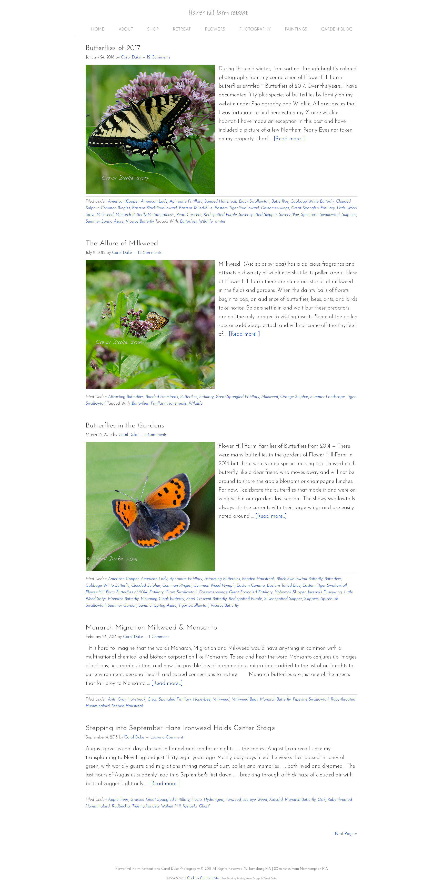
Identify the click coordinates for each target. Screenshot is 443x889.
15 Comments (150, 253)
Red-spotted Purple (220, 215)
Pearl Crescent (189, 215)
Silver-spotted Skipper (258, 215)
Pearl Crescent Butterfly (206, 599)
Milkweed (105, 215)
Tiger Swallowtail (193, 606)
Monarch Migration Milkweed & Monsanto (151, 627)
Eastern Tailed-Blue (196, 208)
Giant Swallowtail (181, 592)
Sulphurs (349, 215)
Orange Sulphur (294, 397)
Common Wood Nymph (214, 586)
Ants (112, 699)
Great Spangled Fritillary (313, 208)
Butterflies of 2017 (113, 48)
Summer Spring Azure (105, 221)
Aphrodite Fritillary (185, 201)
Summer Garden (122, 606)
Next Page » (346, 834)
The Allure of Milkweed (122, 243)
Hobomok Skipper (290, 592)
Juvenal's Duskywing (325, 592)
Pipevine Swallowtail (311, 699)
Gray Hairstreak (131, 699)
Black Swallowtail (254, 201)
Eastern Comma (251, 586)
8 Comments (155, 435)
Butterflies (279, 201)
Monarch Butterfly (123, 599)
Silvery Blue (289, 215)
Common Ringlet (115, 208)
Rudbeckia (121, 806)
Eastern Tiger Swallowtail (237, 208)
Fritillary (206, 397)
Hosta (197, 800)
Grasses (137, 800)
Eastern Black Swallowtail (154, 208)
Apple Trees (118, 800)
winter (220, 221)
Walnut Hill (171, 806)
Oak (321, 800)
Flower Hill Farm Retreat (221, 15)
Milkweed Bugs (244, 699)
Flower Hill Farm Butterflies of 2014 (116, 592)
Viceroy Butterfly (140, 221)
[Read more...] (289, 139)
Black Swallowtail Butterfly (300, 579)
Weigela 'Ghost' (196, 806)
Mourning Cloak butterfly (162, 599)
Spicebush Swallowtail (320, 215)
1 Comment (159, 637)
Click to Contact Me (203, 878)
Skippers (311, 599)
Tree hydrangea (145, 806)
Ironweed (233, 800)
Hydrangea (213, 800)
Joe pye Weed (255, 800)
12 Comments (158, 57)
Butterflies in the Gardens (125, 425)
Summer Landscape (327, 397)
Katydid (276, 800)
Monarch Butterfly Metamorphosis (145, 215)
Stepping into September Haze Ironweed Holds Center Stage (180, 728)
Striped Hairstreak (128, 706)
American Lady (154, 201)
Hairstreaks (177, 404)
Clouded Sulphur (145, 586)
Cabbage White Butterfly (312, 201)
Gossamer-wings (275, 208)
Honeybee (201, 699)
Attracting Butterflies (126, 397)
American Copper (123, 201)
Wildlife (206, 221)
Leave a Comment (166, 737)
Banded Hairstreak (220, 201)
